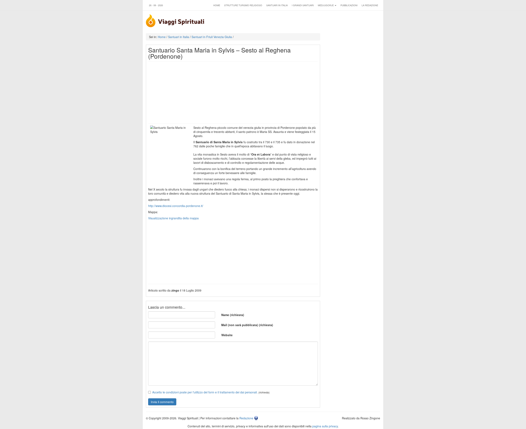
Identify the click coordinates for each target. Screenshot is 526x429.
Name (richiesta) (232, 315)
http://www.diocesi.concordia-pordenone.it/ (175, 206)
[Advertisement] (233, 92)
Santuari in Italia (277, 5)
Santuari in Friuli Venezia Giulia (211, 37)
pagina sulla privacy (325, 426)
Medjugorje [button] (326, 5)
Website (227, 335)
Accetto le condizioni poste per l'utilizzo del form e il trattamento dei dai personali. (205, 392)
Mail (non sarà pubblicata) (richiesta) (247, 325)
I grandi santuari (303, 5)
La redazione (370, 5)
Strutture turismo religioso (243, 5)
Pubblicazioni (349, 5)
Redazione (246, 418)
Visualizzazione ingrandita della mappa (173, 218)
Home (216, 5)
